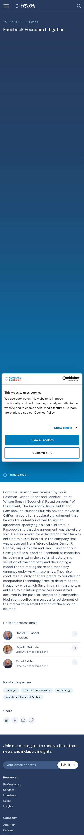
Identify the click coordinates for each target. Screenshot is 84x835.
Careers (8, 830)
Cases (33, 22)
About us (9, 825)
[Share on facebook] (15, 720)
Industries (9, 795)
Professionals (12, 784)
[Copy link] (31, 720)
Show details (63, 427)
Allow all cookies (42, 440)
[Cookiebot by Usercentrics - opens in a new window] (62, 378)
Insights (8, 806)
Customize (39, 452)
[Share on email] (23, 720)
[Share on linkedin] (6, 720)
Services (8, 790)
